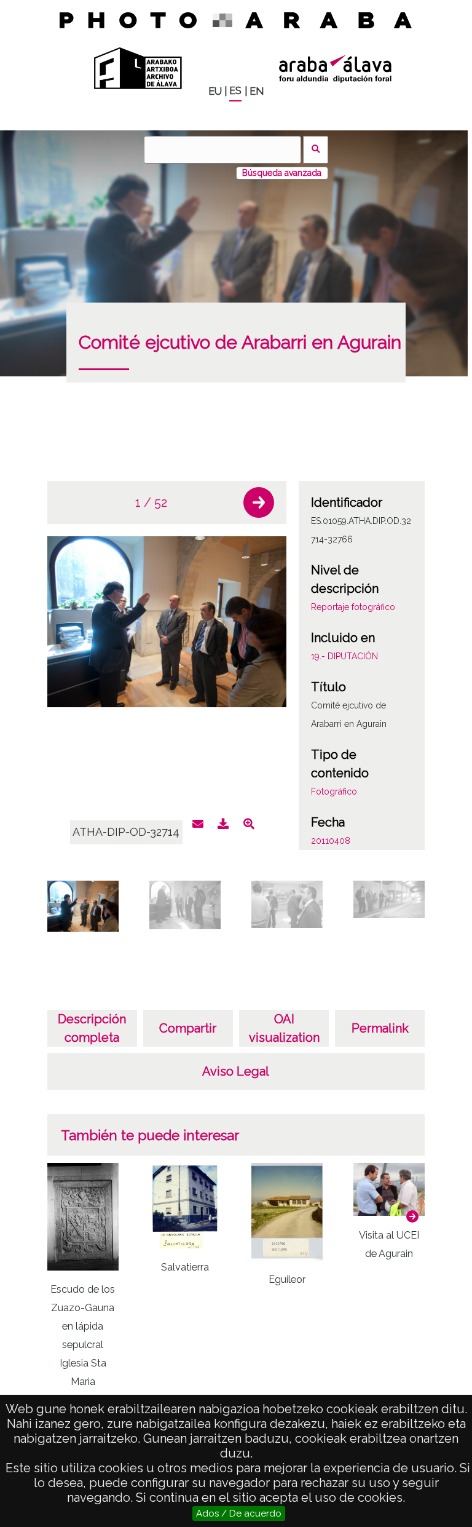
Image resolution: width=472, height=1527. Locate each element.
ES (235, 91)
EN (257, 91)
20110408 (330, 841)
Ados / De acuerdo (238, 1513)
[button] (258, 502)
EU (215, 91)
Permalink (380, 1028)
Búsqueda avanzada (281, 173)
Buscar (315, 150)
